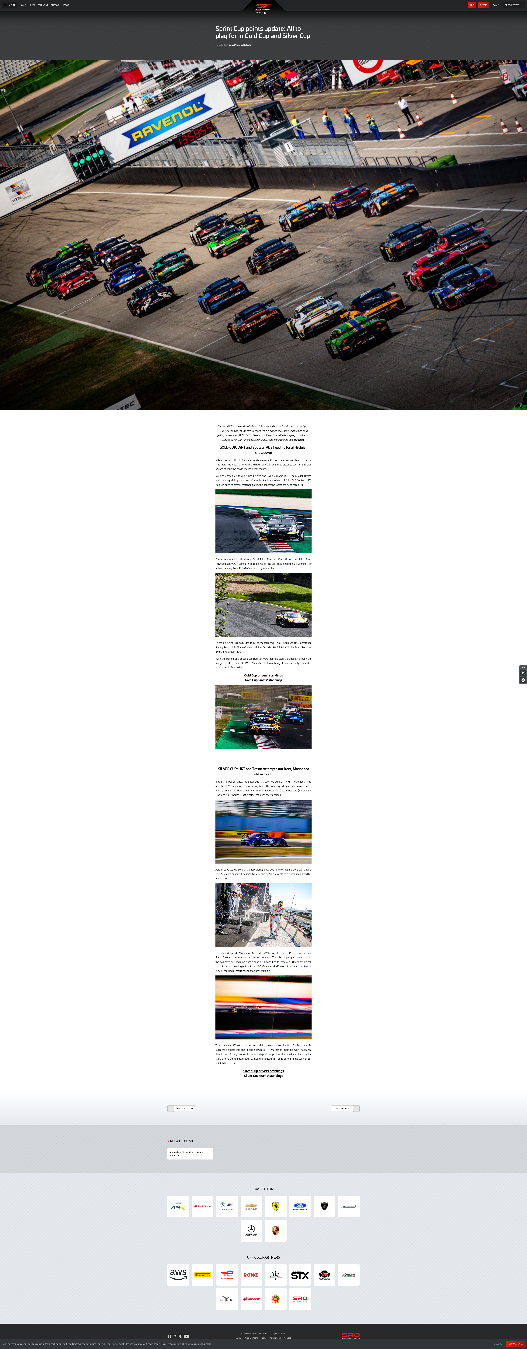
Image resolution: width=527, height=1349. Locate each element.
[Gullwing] (227, 1299)
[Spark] (251, 1299)
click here (299, 439)
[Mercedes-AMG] (251, 1231)
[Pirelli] (203, 1275)
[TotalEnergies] (227, 1275)
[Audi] (203, 1206)
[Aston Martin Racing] (178, 1206)
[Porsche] (276, 1231)
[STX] (300, 1275)
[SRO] (300, 1299)
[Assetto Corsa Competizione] (349, 1275)
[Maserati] (276, 1275)
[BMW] (227, 1206)
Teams (263, 1338)
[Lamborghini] (324, 1206)
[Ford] (300, 1206)
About (238, 1338)
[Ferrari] (276, 1206)
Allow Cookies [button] (515, 1343)
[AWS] (178, 1275)
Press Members (251, 1338)
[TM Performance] (324, 1275)
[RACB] (276, 1299)
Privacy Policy (275, 1338)
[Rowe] (251, 1275)
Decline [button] (498, 1343)
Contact (287, 1338)
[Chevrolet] (251, 1206)
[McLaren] (349, 1206)
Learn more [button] (205, 1343)
